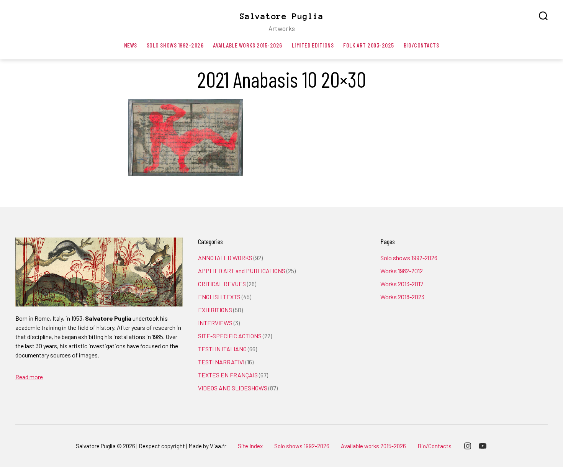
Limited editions (313, 45)
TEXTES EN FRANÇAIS (228, 375)
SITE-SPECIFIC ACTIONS (230, 335)
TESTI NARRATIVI (221, 361)
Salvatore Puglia (281, 16)
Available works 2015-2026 (247, 45)
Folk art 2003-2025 (368, 45)
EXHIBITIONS (215, 309)
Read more (29, 376)
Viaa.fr (218, 445)
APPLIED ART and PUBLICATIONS (241, 270)
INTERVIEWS (215, 322)
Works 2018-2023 (402, 296)
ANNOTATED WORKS (225, 257)
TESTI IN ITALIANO (222, 348)
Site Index (250, 445)
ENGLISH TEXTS (219, 296)
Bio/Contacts (421, 45)
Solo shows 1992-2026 (175, 45)
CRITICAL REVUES (222, 283)
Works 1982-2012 (401, 270)
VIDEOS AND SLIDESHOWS (232, 388)
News (130, 45)
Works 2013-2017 (401, 283)
